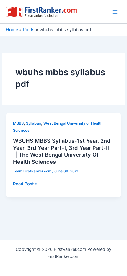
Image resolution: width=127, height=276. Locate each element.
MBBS (18, 123)
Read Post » (25, 184)
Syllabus (33, 123)
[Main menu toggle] (115, 12)
